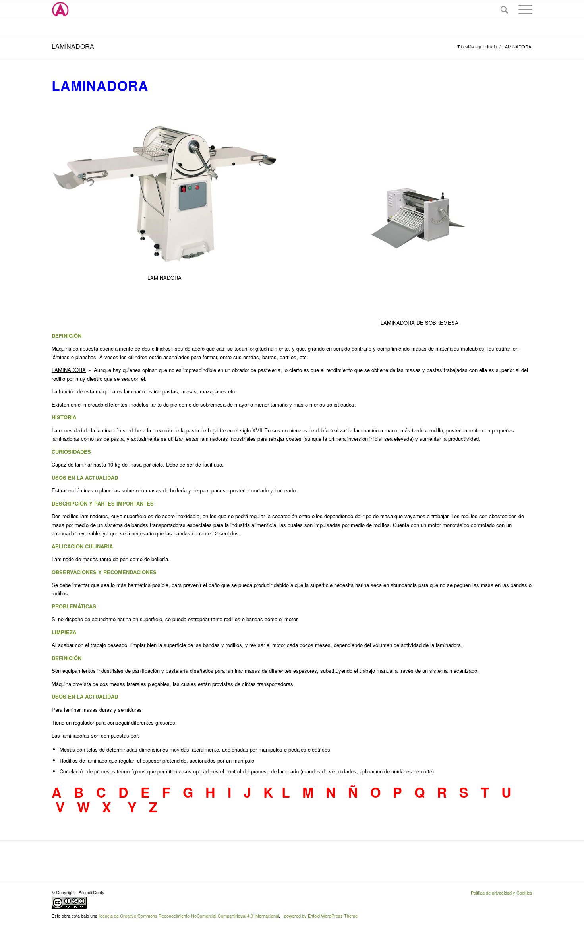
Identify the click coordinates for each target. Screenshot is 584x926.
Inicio (492, 47)
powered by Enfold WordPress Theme (321, 915)
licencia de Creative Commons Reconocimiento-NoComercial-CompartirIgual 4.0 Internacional (189, 915)
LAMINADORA (73, 46)
